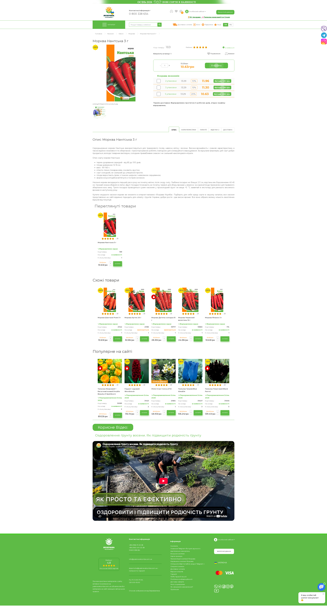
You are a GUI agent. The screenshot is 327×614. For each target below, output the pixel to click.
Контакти (174, 546)
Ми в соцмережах (178, 584)
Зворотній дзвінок (225, 12)
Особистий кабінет (226, 540)
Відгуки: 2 (215, 130)
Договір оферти (177, 582)
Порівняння (215, 54)
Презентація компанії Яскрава (183, 559)
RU (231, 25)
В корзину (216, 65)
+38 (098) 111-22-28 (136, 545)
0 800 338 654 (138, 13)
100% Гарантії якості (178, 577)
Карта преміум (176, 556)
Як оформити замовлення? (182, 587)
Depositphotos (154, 591)
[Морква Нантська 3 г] (121, 73)
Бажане (231, 54)
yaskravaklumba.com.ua (102, 586)
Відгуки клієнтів (177, 571)
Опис (174, 130)
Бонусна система (177, 554)
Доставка (227, 130)
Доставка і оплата (178, 569)
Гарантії (203, 130)
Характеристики (188, 130)
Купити (117, 264)
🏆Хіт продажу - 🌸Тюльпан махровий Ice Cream (209, 17)
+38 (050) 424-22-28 (137, 547)
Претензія (175, 589)
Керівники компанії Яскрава (182, 561)
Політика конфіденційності (181, 579)
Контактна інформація (139, 10)
